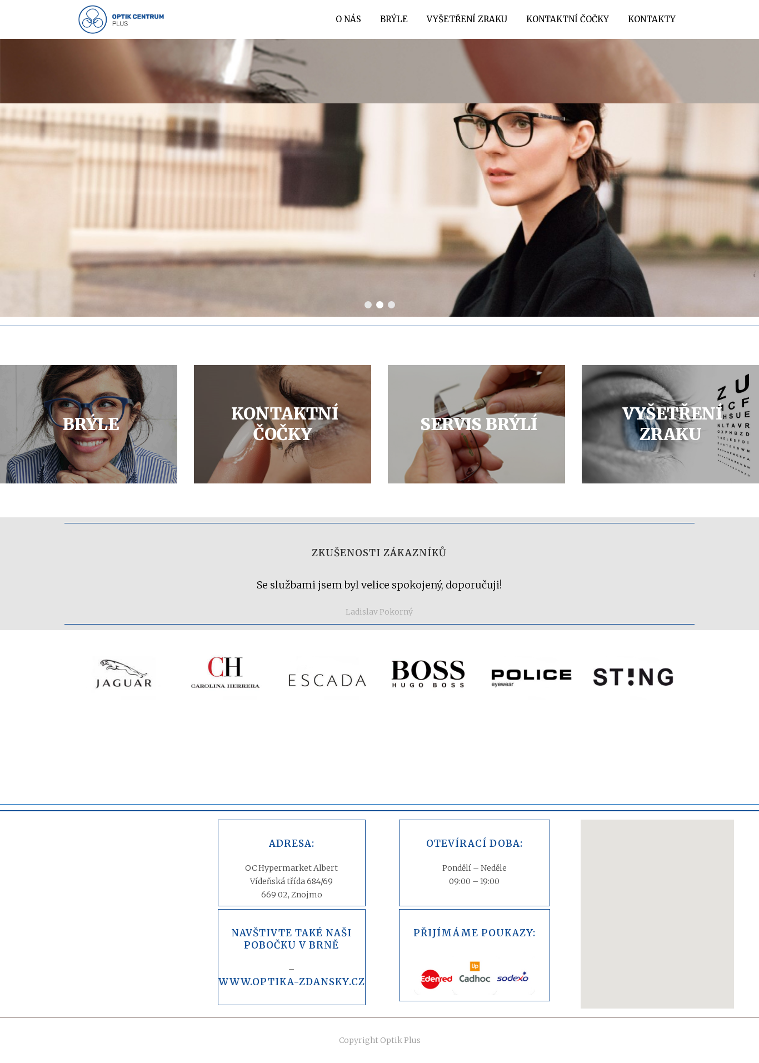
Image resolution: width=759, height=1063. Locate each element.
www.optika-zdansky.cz (291, 982)
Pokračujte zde (520, 235)
